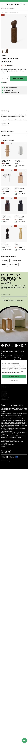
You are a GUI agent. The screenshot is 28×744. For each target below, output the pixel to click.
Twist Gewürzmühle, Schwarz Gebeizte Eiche (19, 217)
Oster (2, 385)
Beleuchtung (17, 357)
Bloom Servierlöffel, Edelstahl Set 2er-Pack (6, 189)
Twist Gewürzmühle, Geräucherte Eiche (6, 217)
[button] (24, 4)
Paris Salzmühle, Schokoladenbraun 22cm (6, 245)
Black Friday (4, 395)
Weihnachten (4, 399)
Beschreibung (5, 111)
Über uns (3, 353)
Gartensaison (4, 389)
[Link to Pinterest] (9, 451)
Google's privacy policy (14, 372)
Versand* (3, 357)
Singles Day (4, 393)
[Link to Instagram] (6, 451)
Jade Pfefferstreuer (19, 161)
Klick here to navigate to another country (12, 418)
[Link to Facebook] (2, 451)
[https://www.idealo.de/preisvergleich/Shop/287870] (16, 457)
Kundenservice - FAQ (6, 355)
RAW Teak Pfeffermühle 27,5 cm (20, 245)
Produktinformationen (7, 131)
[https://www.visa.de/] (3, 457)
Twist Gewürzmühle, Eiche (19, 189)
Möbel (15, 353)
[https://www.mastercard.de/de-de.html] (7, 457)
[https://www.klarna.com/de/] (12, 457)
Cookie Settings (14, 380)
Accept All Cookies (14, 376)
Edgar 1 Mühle (5, 161)
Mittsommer (4, 391)
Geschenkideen (5, 387)
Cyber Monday (5, 397)
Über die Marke (5, 135)
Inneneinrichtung (18, 355)
